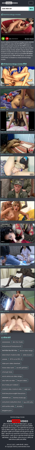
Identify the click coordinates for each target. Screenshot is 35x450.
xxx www (19, 406)
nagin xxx (27, 389)
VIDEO (10, 3)
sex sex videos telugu (26, 350)
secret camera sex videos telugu (12, 376)
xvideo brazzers (27, 355)
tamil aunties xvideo (8, 406)
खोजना (31, 9)
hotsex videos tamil (8, 368)
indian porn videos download (11, 363)
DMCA (26, 444)
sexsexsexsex (6, 342)
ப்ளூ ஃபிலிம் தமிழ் (28, 402)
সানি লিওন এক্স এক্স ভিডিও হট (16, 359)
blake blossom (22, 437)
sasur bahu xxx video (8, 380)
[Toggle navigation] (31, 2)
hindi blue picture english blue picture (13, 393)
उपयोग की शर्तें (19, 444)
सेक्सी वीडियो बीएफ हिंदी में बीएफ (9, 350)
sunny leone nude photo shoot (11, 402)
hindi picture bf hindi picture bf (11, 346)
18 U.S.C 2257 (11, 444)
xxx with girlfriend (21, 368)
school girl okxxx (7, 372)
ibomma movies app (19, 398)
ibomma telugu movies (17, 417)
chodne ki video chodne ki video (12, 389)
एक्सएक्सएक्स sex (6, 398)
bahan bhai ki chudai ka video (11, 355)
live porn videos (22, 380)
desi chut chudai (18, 342)
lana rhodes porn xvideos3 (10, 385)
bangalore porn (7, 410)
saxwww (4, 359)
